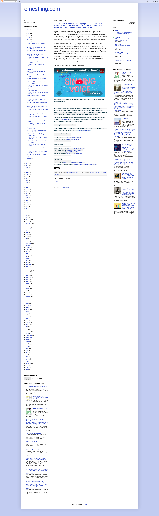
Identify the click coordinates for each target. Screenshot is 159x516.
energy (27, 339)
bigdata (27, 324)
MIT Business (118, 59)
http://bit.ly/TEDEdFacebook (75, 150)
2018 (27, 178)
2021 (27, 172)
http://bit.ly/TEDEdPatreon (74, 137)
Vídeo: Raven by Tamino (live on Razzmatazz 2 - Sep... (35, 55)
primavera (28, 264)
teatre (27, 371)
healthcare (28, 331)
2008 (27, 200)
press (27, 298)
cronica (27, 294)
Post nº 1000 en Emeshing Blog (33, 433)
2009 (27, 198)
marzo (29, 42)
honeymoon (29, 337)
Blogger (85, 504)
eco (27, 330)
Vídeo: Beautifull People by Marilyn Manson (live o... (36, 134)
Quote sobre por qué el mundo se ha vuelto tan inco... (36, 100)
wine (27, 354)
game (27, 286)
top (26, 230)
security (28, 344)
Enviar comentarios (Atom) (67, 187)
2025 (27, 163)
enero (28, 161)
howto (96, 172)
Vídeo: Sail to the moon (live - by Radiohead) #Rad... (35, 89)
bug (27, 318)
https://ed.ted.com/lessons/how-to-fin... (74, 162)
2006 (27, 204)
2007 (27, 202)
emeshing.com (42, 9)
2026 (27, 29)
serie (27, 301)
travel (27, 240)
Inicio (81, 185)
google (27, 275)
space (27, 333)
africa (27, 360)
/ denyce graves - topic (84, 130)
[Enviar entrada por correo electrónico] (81, 172)
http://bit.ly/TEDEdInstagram (74, 153)
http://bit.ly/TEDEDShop (72, 139)
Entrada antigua (103, 185)
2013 (27, 189)
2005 (27, 206)
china (27, 292)
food (27, 343)
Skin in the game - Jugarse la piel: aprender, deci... (35, 148)
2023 (27, 168)
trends (27, 281)
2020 (27, 174)
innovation (100, 172)
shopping (28, 300)
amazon (28, 328)
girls (27, 260)
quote (27, 232)
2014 (27, 187)
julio (28, 33)
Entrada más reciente (59, 185)
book (27, 242)
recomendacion (29, 228)
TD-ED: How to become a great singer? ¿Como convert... (37, 131)
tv (61, 174)
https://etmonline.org (64, 119)
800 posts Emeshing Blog (32, 441)
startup (27, 303)
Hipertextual (118, 44)
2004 (27, 208)
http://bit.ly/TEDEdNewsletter (76, 148)
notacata (28, 358)
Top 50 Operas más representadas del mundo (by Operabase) (40, 397)
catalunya (28, 273)
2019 (27, 176)
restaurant (28, 296)
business (28, 223)
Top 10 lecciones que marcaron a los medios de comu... (36, 96)
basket (27, 279)
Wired (116, 30)
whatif (27, 346)
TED (55, 174)
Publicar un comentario (62, 181)
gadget (27, 283)
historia (27, 272)
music (104, 172)
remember (28, 277)
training (58, 174)
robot (27, 285)
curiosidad (92, 172)
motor (27, 258)
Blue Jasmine (125, 118)
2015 (27, 185)
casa (27, 290)
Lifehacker (117, 37)
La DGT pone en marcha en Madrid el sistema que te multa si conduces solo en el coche (124, 47)
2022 (27, 170)
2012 (27, 191)
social (27, 247)
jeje (27, 251)
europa (27, 311)
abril (28, 39)
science (28, 268)
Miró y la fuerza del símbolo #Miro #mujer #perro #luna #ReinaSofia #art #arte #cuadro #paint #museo (128, 176)
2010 (27, 195)
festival (27, 234)
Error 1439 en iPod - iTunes (40, 408)
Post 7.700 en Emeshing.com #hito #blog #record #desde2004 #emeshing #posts (36, 459)
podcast (28, 341)
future (27, 262)
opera (27, 369)
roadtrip (28, 288)
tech (27, 221)
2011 (27, 193)
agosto (29, 31)
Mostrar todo (132, 65)
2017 (27, 180)
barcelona (28, 243)
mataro (27, 352)
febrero (29, 158)
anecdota (28, 245)
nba (27, 257)
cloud (27, 320)
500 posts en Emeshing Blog (33, 450)
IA (26, 315)
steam (27, 316)
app (27, 326)
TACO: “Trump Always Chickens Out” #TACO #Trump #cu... (36, 72)
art (26, 238)
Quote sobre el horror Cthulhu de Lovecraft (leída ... (35, 127)
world (27, 217)
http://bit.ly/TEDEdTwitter (71, 152)
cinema (27, 249)
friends (27, 348)
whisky (27, 350)
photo (27, 307)
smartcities (28, 305)
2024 (27, 165)
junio (28, 35)
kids (27, 365)
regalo (27, 367)
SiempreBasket (119, 52)
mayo (28, 37)
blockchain (28, 363)
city (26, 313)
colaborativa (29, 335)
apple (27, 266)
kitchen (27, 361)
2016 (27, 183)
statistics (28, 322)
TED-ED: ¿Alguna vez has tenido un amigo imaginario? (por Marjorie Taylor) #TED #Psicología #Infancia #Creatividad (128, 206)
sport (27, 236)
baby (27, 356)
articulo (27, 309)
